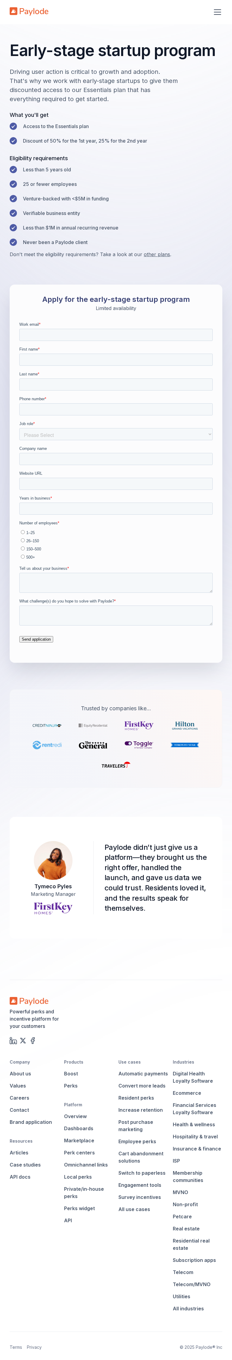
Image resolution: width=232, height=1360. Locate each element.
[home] (29, 12)
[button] (216, 12)
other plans (157, 254)
